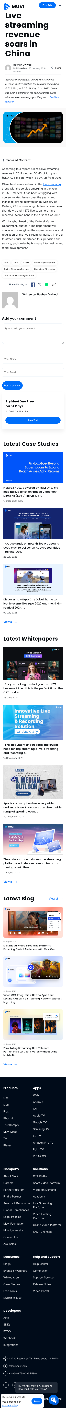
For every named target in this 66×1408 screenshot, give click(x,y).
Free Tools (10, 1291)
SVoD (26, 262)
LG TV (37, 1136)
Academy (39, 1196)
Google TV (40, 1122)
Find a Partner (12, 1196)
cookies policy (10, 1405)
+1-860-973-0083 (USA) (23, 1373)
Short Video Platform (46, 1183)
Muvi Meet (10, 1131)
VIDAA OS (39, 1156)
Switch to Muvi (12, 1297)
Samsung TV (41, 1129)
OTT (6, 262)
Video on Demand (44, 1189)
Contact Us (10, 1237)
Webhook (9, 1338)
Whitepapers (11, 1277)
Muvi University (13, 1230)
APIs (6, 1317)
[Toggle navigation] (60, 4)
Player (7, 1145)
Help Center (40, 1264)
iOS (35, 1108)
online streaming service (16, 269)
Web (36, 1095)
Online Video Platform (47, 1225)
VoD (16, 262)
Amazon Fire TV (43, 1142)
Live (6, 1104)
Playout (8, 1118)
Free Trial (47, 5)
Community (40, 1270)
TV (5, 1138)
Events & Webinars (15, 1270)
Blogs (6, 1264)
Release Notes (42, 1284)
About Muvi (10, 1176)
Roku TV (38, 1149)
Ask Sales (9, 1244)
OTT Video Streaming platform (19, 275)
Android (38, 1102)
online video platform (45, 262)
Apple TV (39, 1115)
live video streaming (44, 269)
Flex (6, 1111)
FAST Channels (42, 1231)
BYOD (7, 1331)
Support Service (43, 1277)
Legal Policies (12, 1216)
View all (8, 621)
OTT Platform (41, 1176)
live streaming (52, 184)
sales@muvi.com (18, 1365)
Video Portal (41, 1291)
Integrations (10, 1345)
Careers (8, 1183)
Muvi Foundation (13, 1223)
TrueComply (11, 1125)
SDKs (6, 1324)
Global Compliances (16, 1210)
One (5, 1098)
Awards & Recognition (17, 1203)
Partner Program (13, 1189)
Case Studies (11, 1284)
